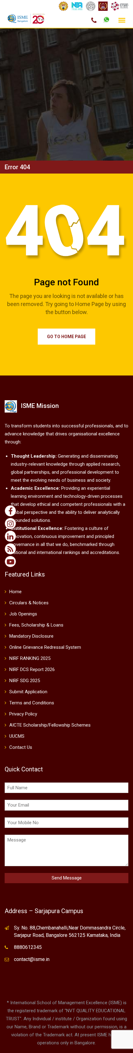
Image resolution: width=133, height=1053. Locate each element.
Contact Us (20, 747)
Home (15, 591)
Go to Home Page (66, 336)
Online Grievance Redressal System (45, 647)
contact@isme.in (31, 959)
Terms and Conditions (31, 703)
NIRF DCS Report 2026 (32, 669)
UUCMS (16, 736)
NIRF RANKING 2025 (29, 658)
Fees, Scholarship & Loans (36, 625)
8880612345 (28, 947)
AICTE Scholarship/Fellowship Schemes (50, 725)
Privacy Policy (23, 714)
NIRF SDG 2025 (24, 680)
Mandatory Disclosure (31, 636)
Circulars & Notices (29, 603)
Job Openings (23, 614)
